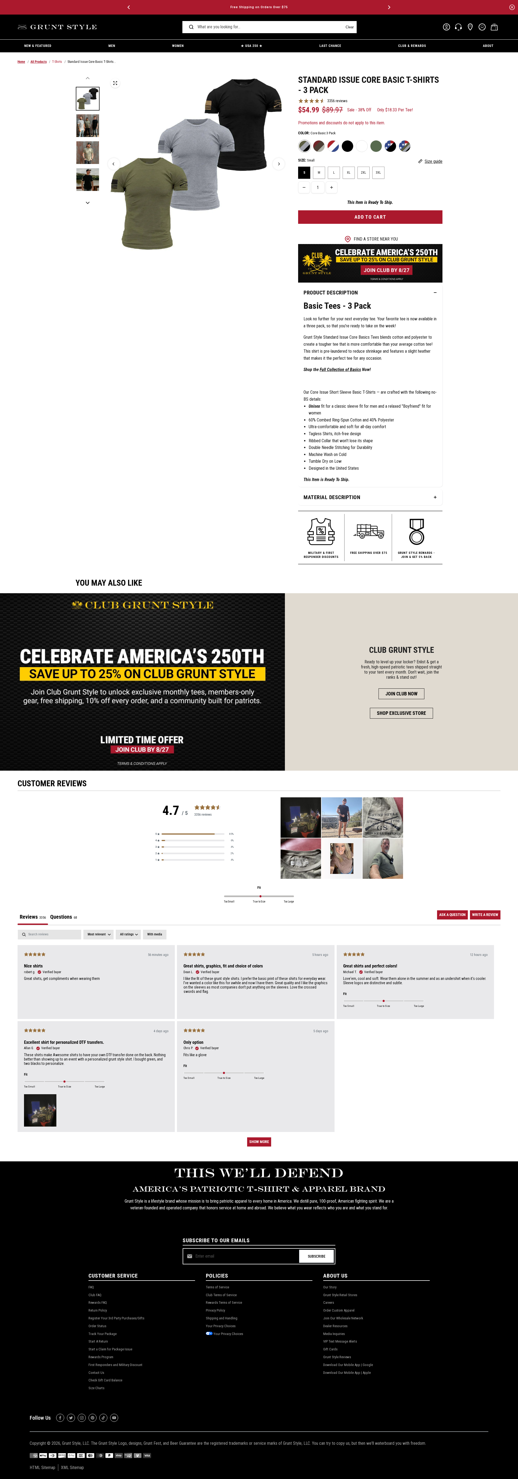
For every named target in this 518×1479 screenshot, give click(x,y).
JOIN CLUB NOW (401, 693)
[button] (194, 834)
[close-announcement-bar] (512, 7)
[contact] (458, 27)
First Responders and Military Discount (115, 1365)
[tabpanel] (259, 1040)
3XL (378, 172)
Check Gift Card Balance (105, 1380)
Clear (350, 27)
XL (348, 172)
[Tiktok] (103, 1418)
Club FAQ (94, 1295)
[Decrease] (304, 187)
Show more (259, 1142)
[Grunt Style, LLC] (58, 27)
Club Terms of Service (221, 1295)
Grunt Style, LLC (75, 1443)
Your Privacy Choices (221, 1326)
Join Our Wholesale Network (343, 1318)
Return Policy (97, 1310)
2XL (363, 172)
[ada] (446, 27)
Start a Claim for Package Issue (110, 1349)
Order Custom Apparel (339, 1310)
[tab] (63, 917)
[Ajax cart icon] (494, 27)
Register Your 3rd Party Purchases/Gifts (116, 1318)
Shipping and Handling (221, 1318)
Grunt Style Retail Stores (340, 1295)
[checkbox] (154, 934)
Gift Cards (330, 1349)
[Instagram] (82, 1418)
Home (21, 62)
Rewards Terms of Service (224, 1302)
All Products (38, 62)
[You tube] (114, 1418)
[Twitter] (71, 1418)
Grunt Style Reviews (337, 1357)
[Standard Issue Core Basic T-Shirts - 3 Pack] (115, 83)
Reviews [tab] (33, 917)
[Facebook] (60, 1418)
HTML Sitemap (42, 1467)
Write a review (485, 914)
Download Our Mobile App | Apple (347, 1373)
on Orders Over (259, 7)
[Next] (388, 7)
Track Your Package (102, 1334)
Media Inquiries (334, 1334)
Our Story (329, 1287)
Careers (328, 1302)
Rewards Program (100, 1357)
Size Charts (96, 1388)
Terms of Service (217, 1287)
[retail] (470, 27)
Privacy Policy (215, 1310)
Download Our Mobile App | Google (348, 1365)
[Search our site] (191, 27)
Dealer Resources (335, 1326)
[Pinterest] (92, 1418)
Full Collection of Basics (340, 369)
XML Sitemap (72, 1467)
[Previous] (129, 7)
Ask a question (452, 914)
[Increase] (332, 187)
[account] (482, 27)
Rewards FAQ (97, 1302)
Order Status (97, 1326)
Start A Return (98, 1341)
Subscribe (316, 1256)
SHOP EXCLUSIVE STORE (401, 713)
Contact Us (96, 1373)
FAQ (91, 1287)
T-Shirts (57, 62)
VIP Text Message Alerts (340, 1341)
